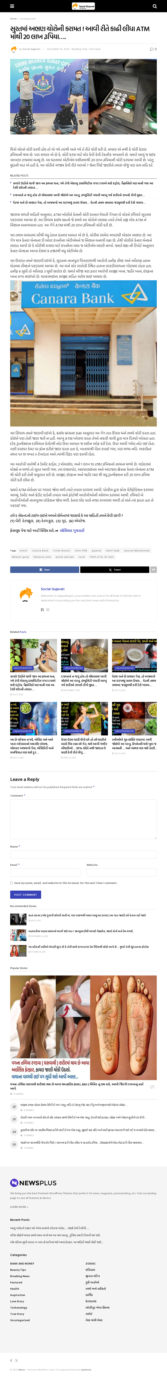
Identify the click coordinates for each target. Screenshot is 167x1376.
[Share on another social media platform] (153, 569)
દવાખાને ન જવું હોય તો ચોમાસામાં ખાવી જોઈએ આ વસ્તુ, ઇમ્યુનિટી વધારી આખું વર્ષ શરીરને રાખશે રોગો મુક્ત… (79, 195)
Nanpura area (42, 557)
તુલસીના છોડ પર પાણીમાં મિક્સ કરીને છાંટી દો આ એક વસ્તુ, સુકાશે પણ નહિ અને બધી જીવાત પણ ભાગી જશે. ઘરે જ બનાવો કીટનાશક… (88, 1130)
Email (15, 865)
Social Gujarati (31, 49)
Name (15, 846)
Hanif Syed (113, 550)
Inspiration (17, 1295)
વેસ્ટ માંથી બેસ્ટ (94, 1320)
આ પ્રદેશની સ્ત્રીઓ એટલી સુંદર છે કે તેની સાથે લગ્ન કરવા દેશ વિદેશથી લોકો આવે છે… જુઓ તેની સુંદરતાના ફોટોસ (89, 947)
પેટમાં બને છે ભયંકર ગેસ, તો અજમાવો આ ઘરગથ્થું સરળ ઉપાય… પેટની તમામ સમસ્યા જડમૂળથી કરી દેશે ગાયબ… (79, 202)
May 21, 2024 (18, 757)
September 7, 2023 (71, 690)
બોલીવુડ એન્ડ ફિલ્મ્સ (98, 1307)
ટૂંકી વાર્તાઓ (92, 1282)
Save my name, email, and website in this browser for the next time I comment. (65, 883)
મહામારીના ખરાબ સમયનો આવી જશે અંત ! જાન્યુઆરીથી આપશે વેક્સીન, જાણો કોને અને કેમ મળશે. (81, 931)
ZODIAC (91, 1263)
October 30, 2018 (38, 951)
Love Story (17, 1301)
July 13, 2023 (119, 690)
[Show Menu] (12, 6)
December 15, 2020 (58, 49)
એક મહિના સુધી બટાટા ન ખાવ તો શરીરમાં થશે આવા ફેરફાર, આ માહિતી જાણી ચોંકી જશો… (56, 1242)
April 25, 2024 (69, 757)
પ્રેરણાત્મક (91, 1301)
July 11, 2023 (119, 753)
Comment (18, 795)
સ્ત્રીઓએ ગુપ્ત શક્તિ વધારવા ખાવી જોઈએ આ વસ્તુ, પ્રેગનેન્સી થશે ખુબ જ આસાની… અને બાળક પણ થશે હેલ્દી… (135, 743)
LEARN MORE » (19, 1207)
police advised (65, 557)
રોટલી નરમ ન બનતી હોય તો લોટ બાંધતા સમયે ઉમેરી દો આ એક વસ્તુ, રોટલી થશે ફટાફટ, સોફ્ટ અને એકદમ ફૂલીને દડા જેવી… (83, 1117)
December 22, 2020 (39, 936)
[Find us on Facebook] (11, 1360)
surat (81, 557)
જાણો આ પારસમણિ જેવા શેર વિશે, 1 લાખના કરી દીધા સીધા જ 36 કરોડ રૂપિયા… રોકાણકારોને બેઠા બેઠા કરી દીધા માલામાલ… (81, 1142)
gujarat (96, 550)
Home (13, 18)
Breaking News (20, 1276)
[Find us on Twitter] (16, 1360)
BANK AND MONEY (22, 1263)
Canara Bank (40, 550)
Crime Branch (61, 550)
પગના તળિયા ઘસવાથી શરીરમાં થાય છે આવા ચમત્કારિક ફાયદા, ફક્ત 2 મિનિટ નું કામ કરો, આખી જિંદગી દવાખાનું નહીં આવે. (76, 1086)
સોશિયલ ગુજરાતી (72, 530)
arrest (23, 550)
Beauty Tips (18, 1270)
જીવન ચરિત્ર (93, 1276)
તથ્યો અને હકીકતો (96, 1288)
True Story (17, 1314)
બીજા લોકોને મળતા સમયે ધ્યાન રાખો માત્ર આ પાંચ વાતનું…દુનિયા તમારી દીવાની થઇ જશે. (55, 1235)
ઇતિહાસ (90, 1270)
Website (92, 865)
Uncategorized (27, 18)
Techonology (18, 1307)
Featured (16, 1282)
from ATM (81, 550)
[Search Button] (155, 6)
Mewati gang (20, 557)
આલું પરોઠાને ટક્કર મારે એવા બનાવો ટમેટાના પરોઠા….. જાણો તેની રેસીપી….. (49, 1228)
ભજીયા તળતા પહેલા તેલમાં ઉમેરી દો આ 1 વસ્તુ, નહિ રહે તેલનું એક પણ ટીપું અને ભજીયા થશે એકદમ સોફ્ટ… (73, 1105)
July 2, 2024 (17, 694)
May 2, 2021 (35, 920)
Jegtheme (86, 1369)
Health (14, 1288)
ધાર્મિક (89, 1295)
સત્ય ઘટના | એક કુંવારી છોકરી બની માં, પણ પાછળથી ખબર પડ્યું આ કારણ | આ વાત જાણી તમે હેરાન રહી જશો (87, 915)
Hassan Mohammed (136, 550)
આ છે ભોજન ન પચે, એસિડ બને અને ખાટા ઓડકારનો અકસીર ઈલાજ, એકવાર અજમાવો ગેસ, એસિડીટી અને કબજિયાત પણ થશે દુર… (32, 746)
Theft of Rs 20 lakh (102, 557)
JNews (21, 1369)
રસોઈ (89, 1314)
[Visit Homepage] (83, 6)
